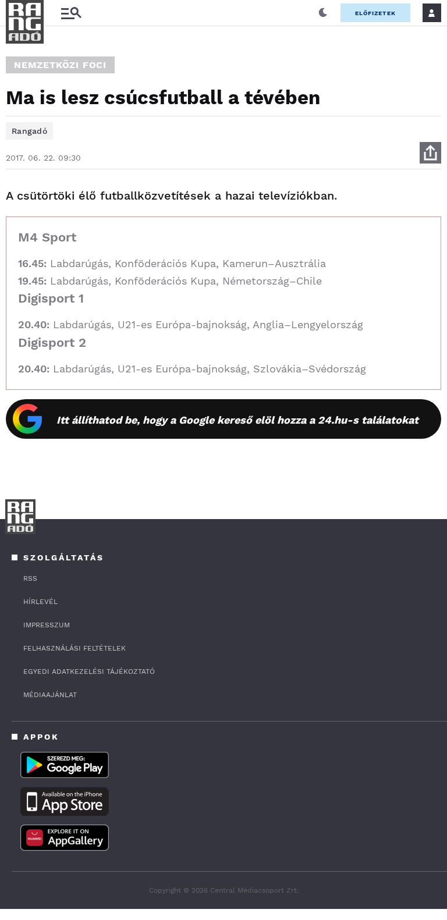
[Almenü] (71, 13)
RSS (30, 578)
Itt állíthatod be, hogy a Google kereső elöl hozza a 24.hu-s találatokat (237, 420)
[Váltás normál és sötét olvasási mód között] (323, 13)
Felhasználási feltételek (74, 648)
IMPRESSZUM (46, 625)
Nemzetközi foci (60, 64)
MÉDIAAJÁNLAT (50, 695)
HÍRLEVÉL (40, 602)
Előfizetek (375, 13)
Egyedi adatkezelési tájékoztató (89, 671)
